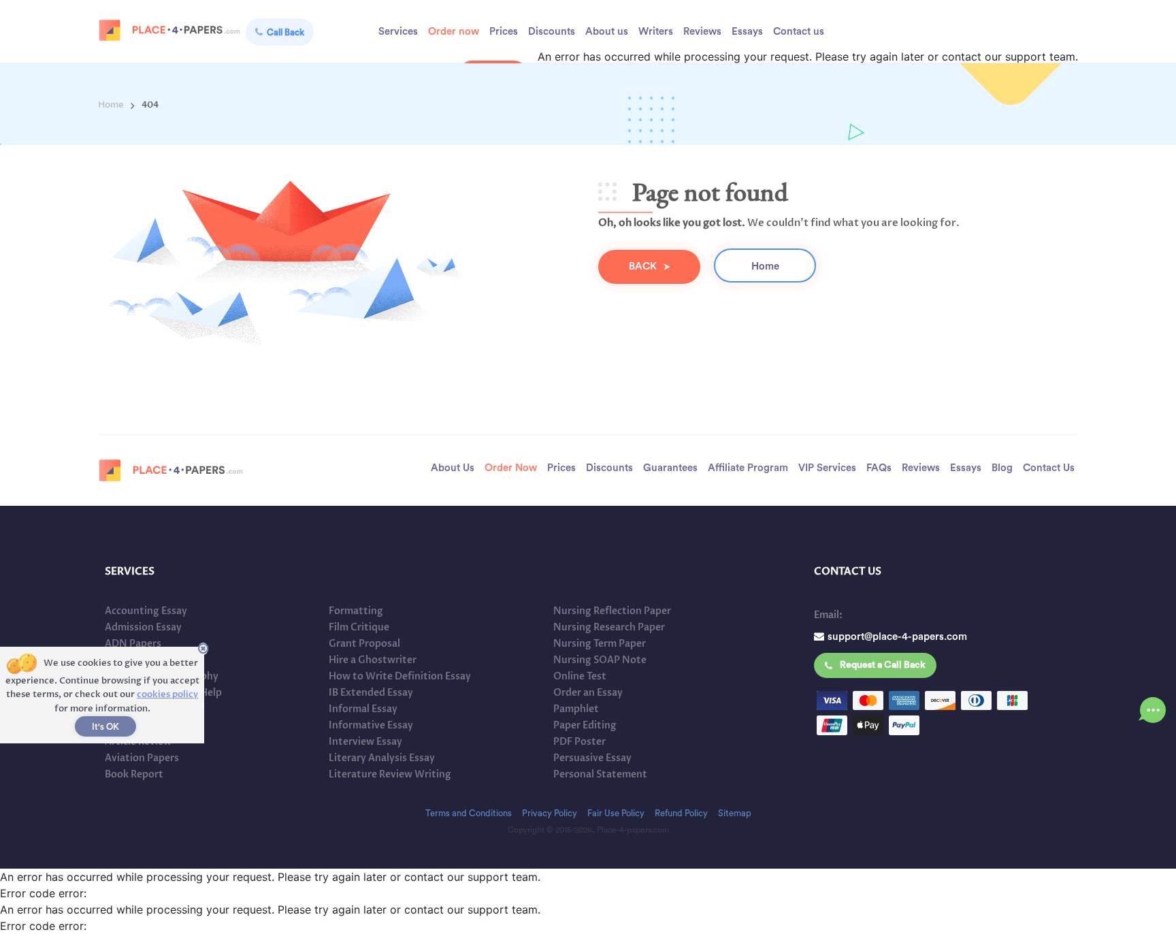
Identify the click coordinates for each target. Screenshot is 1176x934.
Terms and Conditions (468, 813)
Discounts (551, 32)
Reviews (702, 32)
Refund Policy (681, 813)
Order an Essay (588, 692)
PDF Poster (579, 741)
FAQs (879, 468)
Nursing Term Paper (599, 643)
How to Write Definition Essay (400, 676)
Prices (503, 32)
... (1153, 706)
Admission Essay (143, 627)
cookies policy (167, 694)
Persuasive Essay (592, 758)
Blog (1002, 468)
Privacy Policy (549, 813)
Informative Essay (371, 725)
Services (398, 32)
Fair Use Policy (615, 813)
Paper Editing (585, 725)
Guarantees (670, 468)
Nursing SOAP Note (600, 660)
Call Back (285, 32)
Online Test (579, 676)
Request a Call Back (883, 665)
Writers (655, 32)
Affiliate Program (748, 468)
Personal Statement (600, 774)
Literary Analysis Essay (382, 758)
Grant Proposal (364, 643)
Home (765, 266)
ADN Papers (133, 643)
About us (606, 32)
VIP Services (827, 468)
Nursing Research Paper (609, 627)
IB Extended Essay (371, 692)
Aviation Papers (142, 758)
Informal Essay (363, 709)
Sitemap (734, 813)
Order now (453, 32)
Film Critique (359, 627)
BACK (643, 266)
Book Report (134, 774)
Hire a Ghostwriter (372, 660)
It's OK (105, 726)
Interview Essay (365, 741)
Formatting (356, 611)
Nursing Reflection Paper (612, 611)
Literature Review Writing (390, 774)
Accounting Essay (146, 611)
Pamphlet (576, 709)
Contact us (798, 32)
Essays (747, 32)
